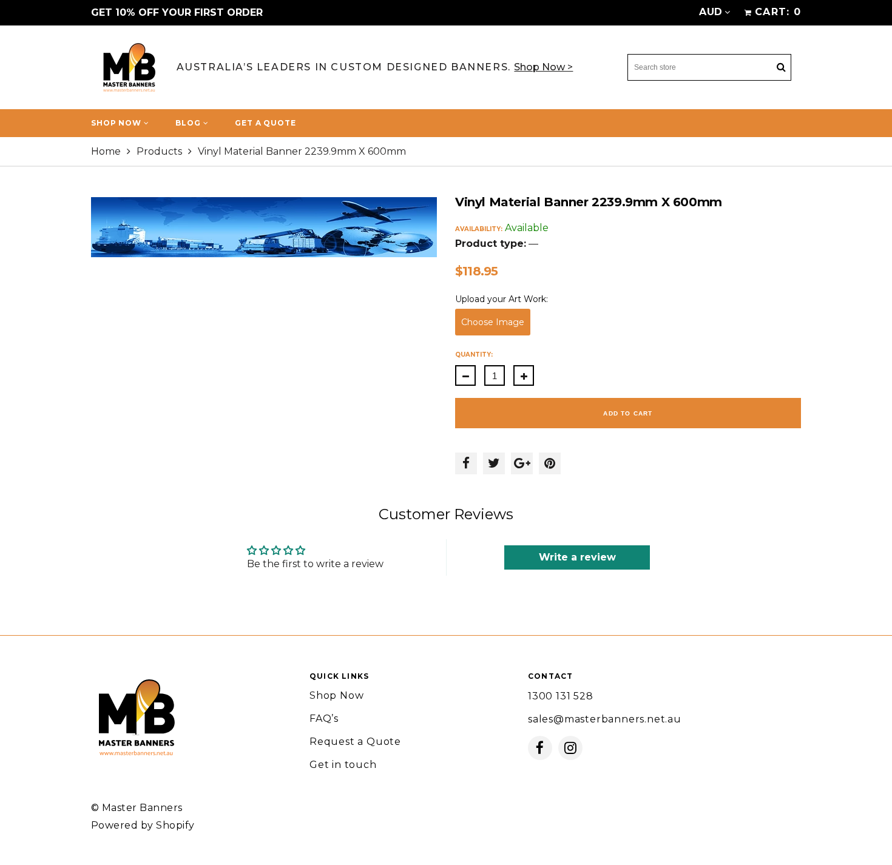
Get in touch (343, 764)
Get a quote (265, 122)
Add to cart (627, 413)
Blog (189, 122)
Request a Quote (355, 741)
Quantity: (474, 354)
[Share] (466, 463)
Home (106, 151)
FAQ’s (324, 718)
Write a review (577, 557)
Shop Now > (543, 67)
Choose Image (492, 322)
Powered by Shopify (143, 825)
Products (159, 151)
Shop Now (117, 122)
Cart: (778, 12)
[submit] (781, 67)
